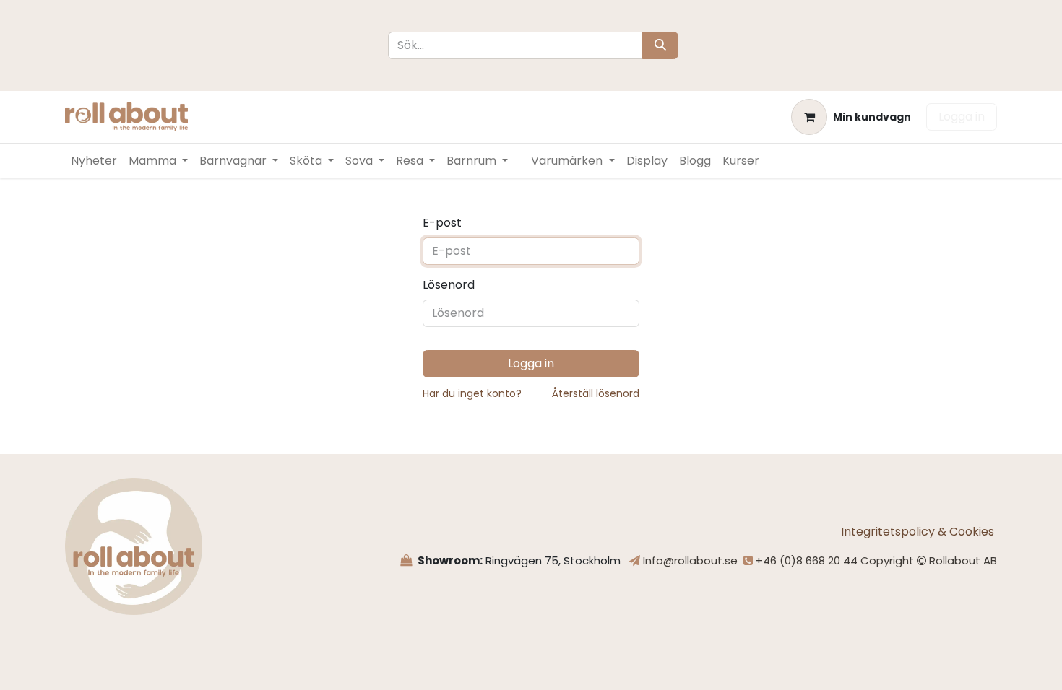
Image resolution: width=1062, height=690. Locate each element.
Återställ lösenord (595, 393)
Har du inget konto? (472, 393)
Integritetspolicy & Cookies (919, 531)
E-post (442, 222)
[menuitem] (94, 161)
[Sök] (660, 45)
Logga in (961, 116)
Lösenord (449, 284)
